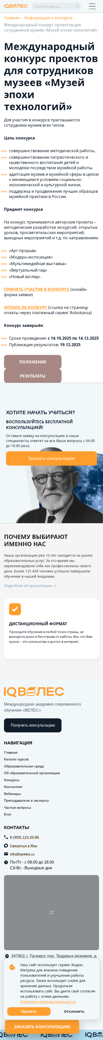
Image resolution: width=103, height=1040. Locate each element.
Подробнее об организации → (30, 585)
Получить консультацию (33, 725)
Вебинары (12, 794)
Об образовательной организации (32, 773)
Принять (29, 1011)
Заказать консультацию (51, 458)
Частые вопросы (17, 807)
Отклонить (74, 1011)
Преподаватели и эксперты (26, 800)
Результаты (33, 376)
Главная (12, 18)
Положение (32, 362)
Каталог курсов (16, 759)
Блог (8, 814)
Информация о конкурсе (48, 18)
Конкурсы (12, 780)
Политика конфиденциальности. (48, 1001)
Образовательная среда (24, 766)
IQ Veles (16, 6)
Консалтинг (13, 787)
